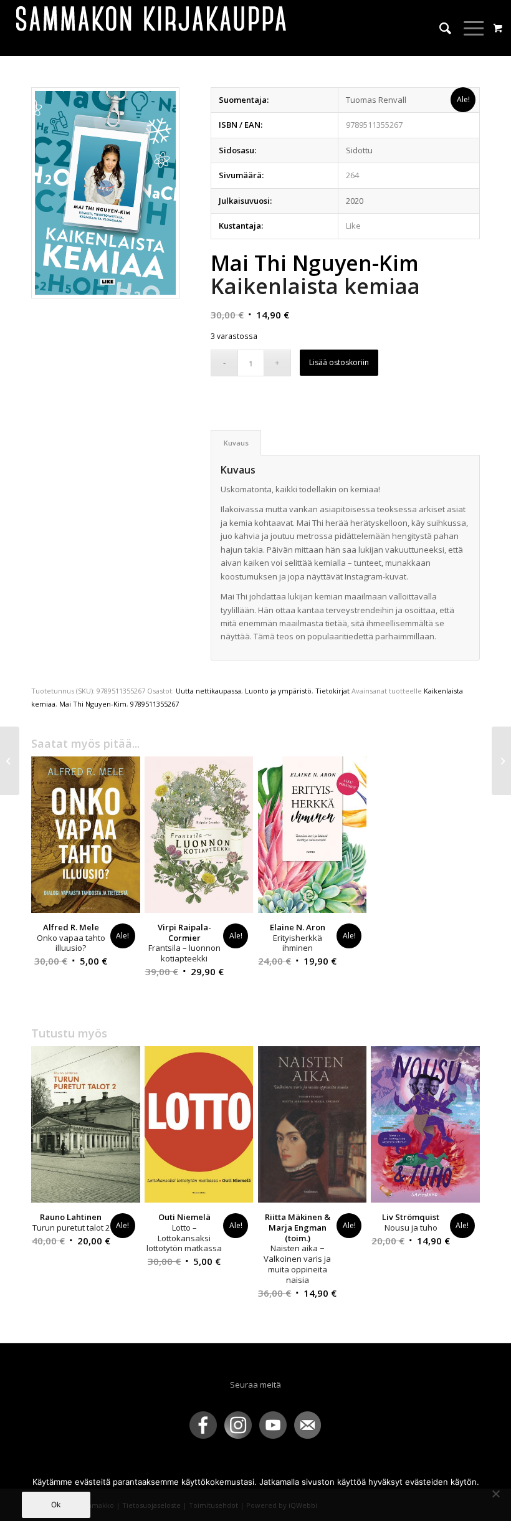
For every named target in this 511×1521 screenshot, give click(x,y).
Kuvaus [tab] (236, 442)
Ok (56, 1504)
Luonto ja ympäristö (278, 690)
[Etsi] (439, 28)
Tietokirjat (332, 690)
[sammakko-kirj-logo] (152, 28)
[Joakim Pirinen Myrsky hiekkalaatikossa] (501, 761)
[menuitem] (439, 28)
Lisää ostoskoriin (339, 362)
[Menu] (468, 28)
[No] (495, 1493)
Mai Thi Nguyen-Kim (93, 703)
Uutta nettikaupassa (208, 690)
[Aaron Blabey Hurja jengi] (9, 761)
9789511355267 (154, 703)
